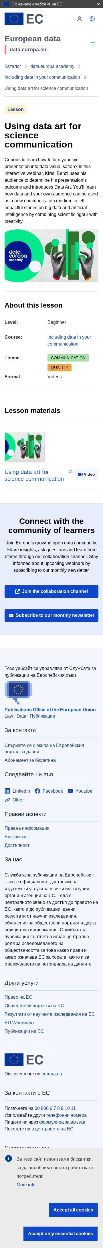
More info (26, 1184)
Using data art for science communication (34, 475)
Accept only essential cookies (60, 1233)
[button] (92, 19)
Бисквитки (15, 836)
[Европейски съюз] (39, 19)
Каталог (13, 66)
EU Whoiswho (19, 1022)
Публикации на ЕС (24, 1031)
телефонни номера (66, 1115)
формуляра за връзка (62, 1122)
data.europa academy (52, 66)
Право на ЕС (18, 997)
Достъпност (17, 845)
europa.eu (51, 1073)
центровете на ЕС (54, 1128)
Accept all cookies (73, 1209)
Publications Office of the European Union (50, 709)
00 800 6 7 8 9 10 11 (55, 1108)
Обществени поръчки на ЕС (34, 1005)
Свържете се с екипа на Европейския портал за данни (44, 748)
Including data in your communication (42, 77)
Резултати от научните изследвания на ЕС (50, 1014)
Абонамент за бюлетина (30, 760)
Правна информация (27, 828)
